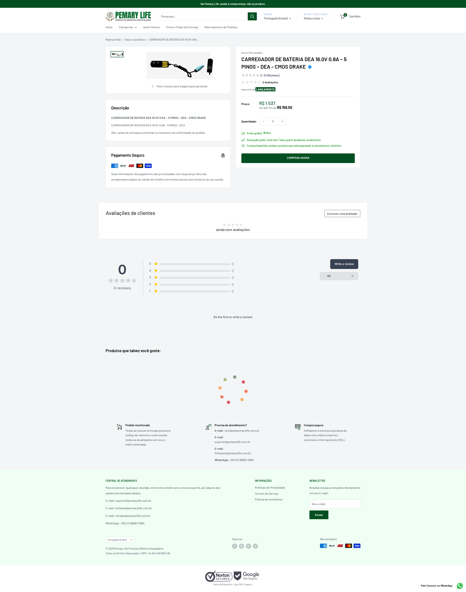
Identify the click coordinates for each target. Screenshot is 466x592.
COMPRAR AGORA (298, 157)
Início (109, 27)
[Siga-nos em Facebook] (234, 546)
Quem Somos (151, 27)
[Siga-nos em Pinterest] (248, 546)
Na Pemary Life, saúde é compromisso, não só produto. (233, 3)
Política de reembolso (269, 499)
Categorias (126, 27)
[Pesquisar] (252, 16)
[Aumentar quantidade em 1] (282, 121)
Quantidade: (249, 121)
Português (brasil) (117, 539)
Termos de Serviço (267, 493)
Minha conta (312, 18)
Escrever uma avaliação (342, 213)
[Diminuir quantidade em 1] (263, 121)
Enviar (319, 514)
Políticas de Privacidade (270, 487)
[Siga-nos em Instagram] (241, 546)
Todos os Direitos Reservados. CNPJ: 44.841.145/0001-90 (138, 553)
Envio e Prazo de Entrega (182, 27)
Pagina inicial (113, 39)
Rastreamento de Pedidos (221, 27)
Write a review (344, 264)
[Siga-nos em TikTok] (255, 546)
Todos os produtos (134, 39)
